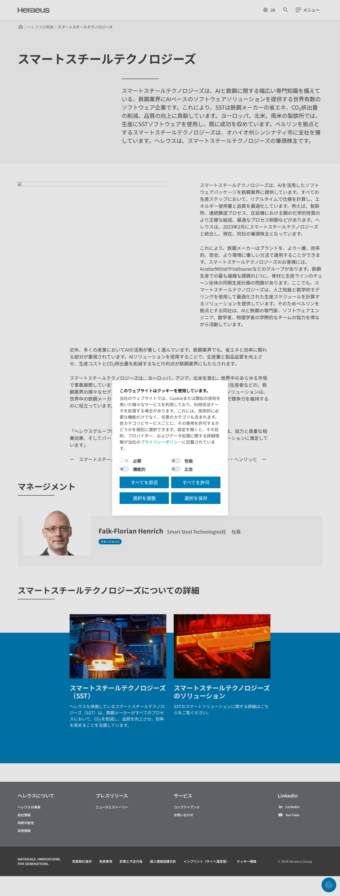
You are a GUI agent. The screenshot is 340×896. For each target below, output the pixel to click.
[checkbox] (124, 460)
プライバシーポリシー (161, 442)
